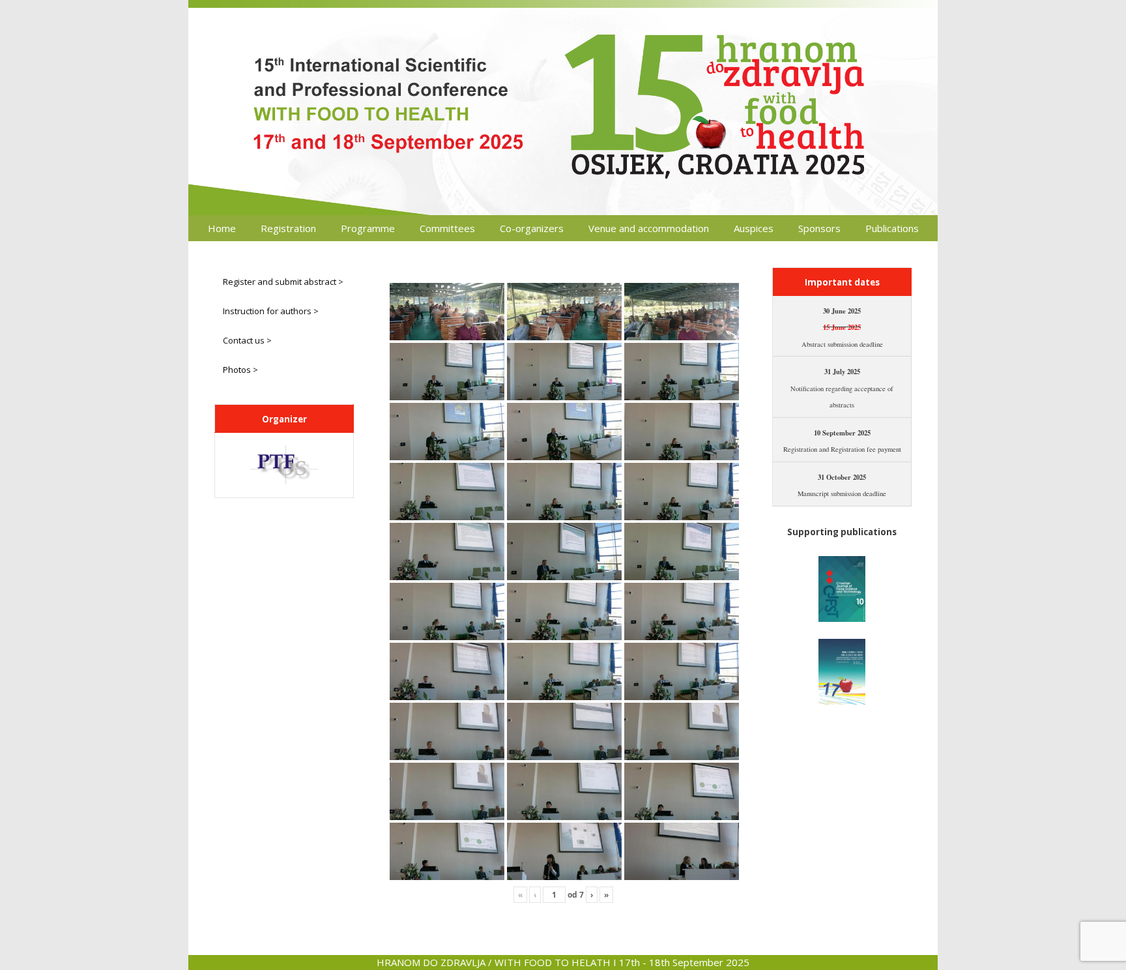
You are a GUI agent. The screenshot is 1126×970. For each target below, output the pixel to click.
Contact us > (247, 340)
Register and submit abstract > (283, 281)
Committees (447, 228)
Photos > (240, 369)
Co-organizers (532, 228)
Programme (368, 228)
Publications (892, 228)
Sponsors (819, 228)
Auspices (753, 228)
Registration (288, 228)
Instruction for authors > (271, 311)
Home (222, 228)
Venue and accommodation (648, 228)
